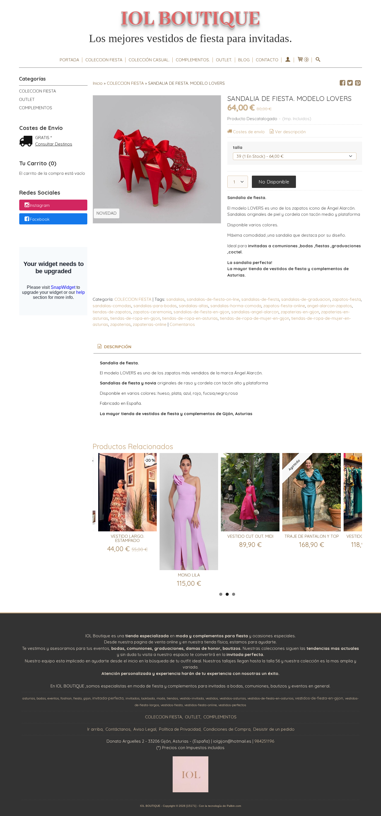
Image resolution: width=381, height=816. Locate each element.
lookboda (148, 698)
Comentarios (182, 324)
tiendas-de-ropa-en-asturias (190, 318)
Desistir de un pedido (274, 729)
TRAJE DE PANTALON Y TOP (311, 536)
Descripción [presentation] (117, 346)
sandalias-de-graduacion (305, 299)
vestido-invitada (192, 698)
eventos (53, 698)
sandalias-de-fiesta (260, 299)
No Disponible (274, 182)
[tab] (114, 346)
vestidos (212, 698)
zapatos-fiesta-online (284, 305)
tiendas (172, 698)
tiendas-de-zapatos (112, 311)
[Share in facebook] (342, 83)
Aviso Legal (144, 729)
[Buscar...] (318, 60)
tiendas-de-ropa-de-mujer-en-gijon (254, 318)
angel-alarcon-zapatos (329, 305)
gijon (87, 698)
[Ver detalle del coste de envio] (27, 142)
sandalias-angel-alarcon (255, 311)
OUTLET (27, 99)
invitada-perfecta (108, 698)
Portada (69, 59)
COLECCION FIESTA (103, 59)
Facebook (40, 219)
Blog (244, 59)
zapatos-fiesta (346, 299)
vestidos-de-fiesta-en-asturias (270, 698)
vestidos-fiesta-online (200, 705)
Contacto (267, 59)
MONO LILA (189, 575)
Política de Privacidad (180, 729)
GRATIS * (43, 137)
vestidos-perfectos (232, 705)
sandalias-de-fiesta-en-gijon (201, 311)
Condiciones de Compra (226, 729)
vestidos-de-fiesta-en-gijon (319, 698)
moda (160, 698)
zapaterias (120, 324)
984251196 (264, 741)
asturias (28, 698)
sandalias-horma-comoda (235, 305)
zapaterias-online (150, 324)
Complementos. (193, 59)
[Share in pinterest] (358, 83)
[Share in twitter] (350, 83)
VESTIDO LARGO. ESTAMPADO (127, 538)
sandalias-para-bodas (155, 305)
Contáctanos (118, 729)
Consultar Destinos (53, 144)
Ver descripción (290, 131)
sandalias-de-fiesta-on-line (213, 299)
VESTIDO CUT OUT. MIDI (250, 536)
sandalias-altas (193, 305)
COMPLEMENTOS (35, 107)
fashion (66, 698)
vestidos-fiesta (172, 705)
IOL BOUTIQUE (190, 19)
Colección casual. (149, 59)
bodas (41, 698)
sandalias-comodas (112, 305)
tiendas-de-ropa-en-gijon (135, 318)
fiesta (77, 698)
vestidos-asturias (233, 698)
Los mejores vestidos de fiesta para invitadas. (190, 38)
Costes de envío (249, 131)
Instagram (40, 205)
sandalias (175, 299)
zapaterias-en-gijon (300, 311)
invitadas (132, 698)
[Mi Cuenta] (287, 60)
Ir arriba (95, 729)
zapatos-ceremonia (152, 311)
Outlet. (224, 59)
